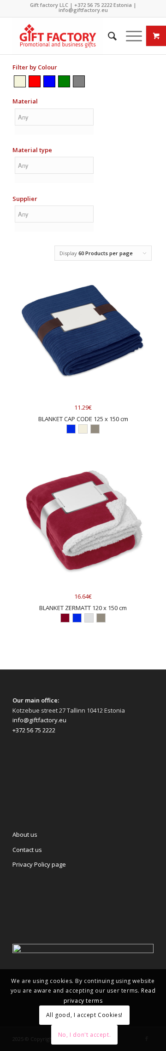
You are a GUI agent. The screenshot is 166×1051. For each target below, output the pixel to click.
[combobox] (54, 123)
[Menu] (129, 35)
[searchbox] (54, 117)
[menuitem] (108, 35)
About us (24, 834)
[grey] (78, 81)
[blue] (49, 81)
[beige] (19, 81)
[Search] (108, 35)
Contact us (27, 849)
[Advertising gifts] (68, 35)
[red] (34, 81)
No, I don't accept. (84, 1035)
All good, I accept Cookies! (84, 1015)
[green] (64, 81)
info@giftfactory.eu (83, 9)
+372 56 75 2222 (93, 4)
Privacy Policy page (39, 864)
